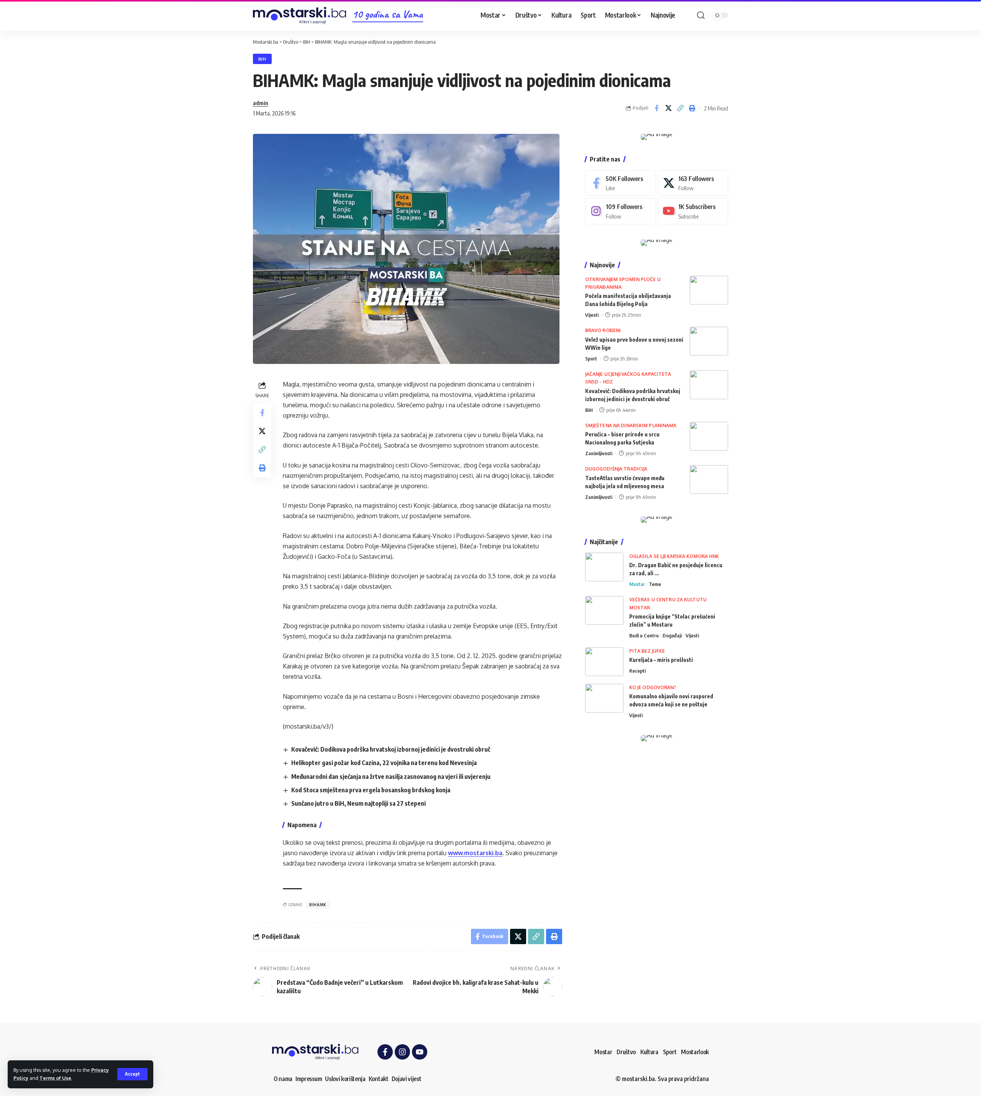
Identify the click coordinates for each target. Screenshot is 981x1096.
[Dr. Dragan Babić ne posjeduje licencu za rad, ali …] (604, 567)
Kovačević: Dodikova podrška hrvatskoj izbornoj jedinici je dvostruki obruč (390, 749)
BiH (262, 59)
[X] (693, 183)
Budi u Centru (644, 635)
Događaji (672, 635)
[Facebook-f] (385, 1052)
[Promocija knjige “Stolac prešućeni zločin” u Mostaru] (604, 610)
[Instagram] (620, 211)
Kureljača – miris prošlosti (661, 660)
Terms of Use (55, 1078)
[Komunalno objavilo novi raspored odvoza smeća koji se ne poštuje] (604, 698)
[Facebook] (620, 183)
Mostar (637, 584)
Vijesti (592, 315)
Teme (655, 584)
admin (260, 102)
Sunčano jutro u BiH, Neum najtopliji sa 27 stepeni (358, 803)
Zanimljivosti (598, 453)
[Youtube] (693, 211)
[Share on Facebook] (656, 108)
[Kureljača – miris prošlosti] (604, 661)
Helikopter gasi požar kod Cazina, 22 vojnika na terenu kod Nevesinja (384, 763)
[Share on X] (668, 108)
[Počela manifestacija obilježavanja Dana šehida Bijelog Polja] (709, 290)
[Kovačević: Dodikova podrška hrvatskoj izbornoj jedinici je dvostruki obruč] (709, 384)
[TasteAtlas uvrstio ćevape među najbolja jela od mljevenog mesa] (709, 479)
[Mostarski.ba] (299, 15)
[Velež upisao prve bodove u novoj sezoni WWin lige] (709, 341)
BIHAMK (317, 904)
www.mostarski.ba (475, 853)
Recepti (637, 671)
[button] (132, 1074)
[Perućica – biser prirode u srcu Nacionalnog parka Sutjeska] (709, 436)
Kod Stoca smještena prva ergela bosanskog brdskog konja (370, 790)
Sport (591, 358)
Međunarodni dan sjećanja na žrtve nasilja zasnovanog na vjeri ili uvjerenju (390, 776)
